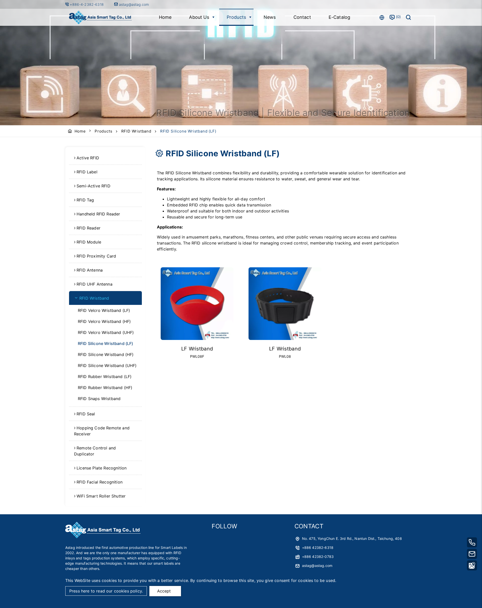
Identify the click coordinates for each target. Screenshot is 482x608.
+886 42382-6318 (317, 547)
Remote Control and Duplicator (95, 450)
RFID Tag (85, 199)
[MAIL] (472, 554)
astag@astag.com (133, 4)
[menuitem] (105, 158)
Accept (164, 590)
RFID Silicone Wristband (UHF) (107, 365)
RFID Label (87, 171)
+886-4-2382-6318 (87, 4)
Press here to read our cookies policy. (106, 590)
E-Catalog (339, 17)
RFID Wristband (136, 131)
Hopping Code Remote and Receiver (102, 430)
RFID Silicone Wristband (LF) (105, 343)
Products (236, 17)
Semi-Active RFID (93, 185)
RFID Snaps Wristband (99, 398)
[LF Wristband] (197, 303)
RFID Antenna (90, 270)
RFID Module (89, 242)
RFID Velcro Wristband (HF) (104, 321)
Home (165, 17)
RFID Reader (88, 227)
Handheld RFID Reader (98, 213)
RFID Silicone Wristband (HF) (106, 354)
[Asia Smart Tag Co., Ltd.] (100, 17)
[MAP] (472, 565)
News (270, 17)
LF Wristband (197, 349)
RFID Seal (86, 413)
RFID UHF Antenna (94, 284)
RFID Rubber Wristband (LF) (105, 376)
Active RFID (88, 157)
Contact (302, 17)
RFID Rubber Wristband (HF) (105, 387)
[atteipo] (103, 536)
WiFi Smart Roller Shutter (101, 496)
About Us (199, 17)
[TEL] (472, 542)
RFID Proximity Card (96, 256)
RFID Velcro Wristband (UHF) (106, 332)
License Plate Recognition (102, 467)
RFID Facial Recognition (100, 481)
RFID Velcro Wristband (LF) (104, 310)
